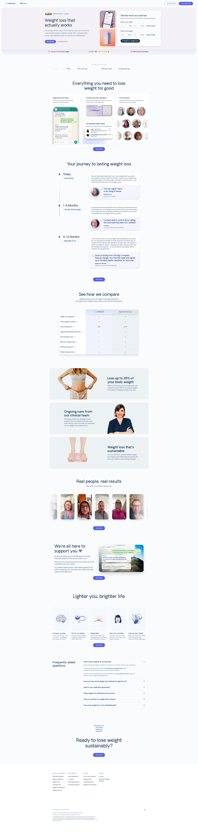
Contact (101, 776)
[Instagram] (136, 809)
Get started (50, 42)
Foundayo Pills (57, 785)
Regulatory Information (90, 785)
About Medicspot (73, 776)
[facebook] (134, 809)
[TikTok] (142, 809)
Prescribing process (73, 782)
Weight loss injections (59, 787)
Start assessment (186, 3)
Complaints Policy (89, 782)
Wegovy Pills (56, 782)
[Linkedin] (139, 809)
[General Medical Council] (60, 804)
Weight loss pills (57, 790)
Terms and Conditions (90, 776)
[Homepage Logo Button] (10, 3)
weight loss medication (66, 31)
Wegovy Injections (58, 779)
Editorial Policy (88, 779)
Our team (71, 779)
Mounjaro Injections (58, 776)
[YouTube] (144, 809)
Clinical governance (73, 785)
